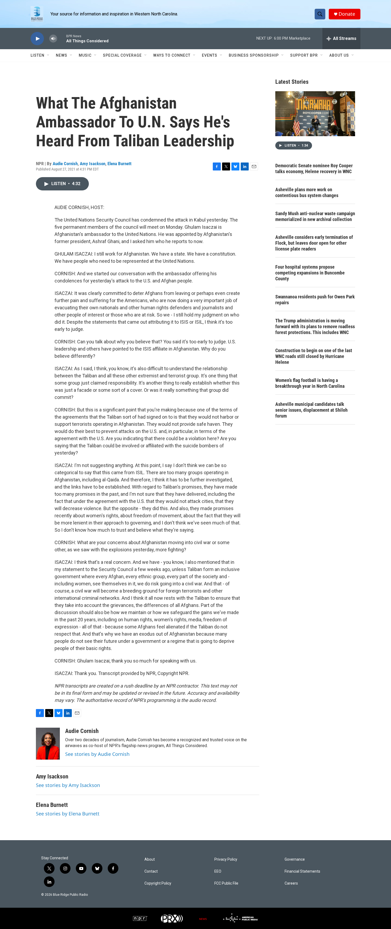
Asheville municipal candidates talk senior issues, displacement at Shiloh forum (311, 410)
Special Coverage (122, 55)
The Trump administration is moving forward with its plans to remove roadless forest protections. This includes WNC (315, 326)
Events (209, 55)
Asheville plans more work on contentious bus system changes (306, 192)
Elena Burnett (119, 163)
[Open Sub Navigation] (48, 55)
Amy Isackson (92, 163)
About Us (339, 55)
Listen (37, 55)
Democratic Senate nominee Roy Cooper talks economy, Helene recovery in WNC (314, 168)
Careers (291, 883)
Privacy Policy (225, 859)
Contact (151, 871)
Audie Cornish (65, 163)
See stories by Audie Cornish (97, 754)
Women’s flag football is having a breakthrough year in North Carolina (309, 383)
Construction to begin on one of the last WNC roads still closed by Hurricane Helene (313, 356)
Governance (295, 859)
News (61, 55)
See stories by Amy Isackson (68, 785)
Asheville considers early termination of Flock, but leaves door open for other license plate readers (314, 243)
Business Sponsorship (254, 55)
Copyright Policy (157, 883)
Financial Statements (302, 871)
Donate (347, 14)
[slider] (62, 38)
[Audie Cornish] (48, 744)
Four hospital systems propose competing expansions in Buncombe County (310, 272)
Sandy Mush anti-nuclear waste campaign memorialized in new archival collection (315, 216)
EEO (217, 871)
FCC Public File (226, 883)
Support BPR (304, 55)
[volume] (53, 39)
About (149, 859)
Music (85, 55)
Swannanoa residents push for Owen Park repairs (315, 299)
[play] (37, 39)
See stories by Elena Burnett (67, 813)
